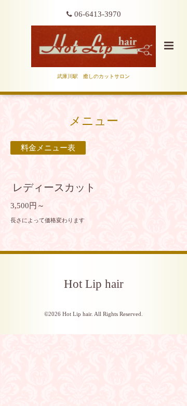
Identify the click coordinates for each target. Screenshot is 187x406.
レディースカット (54, 187)
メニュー (93, 121)
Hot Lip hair (94, 283)
